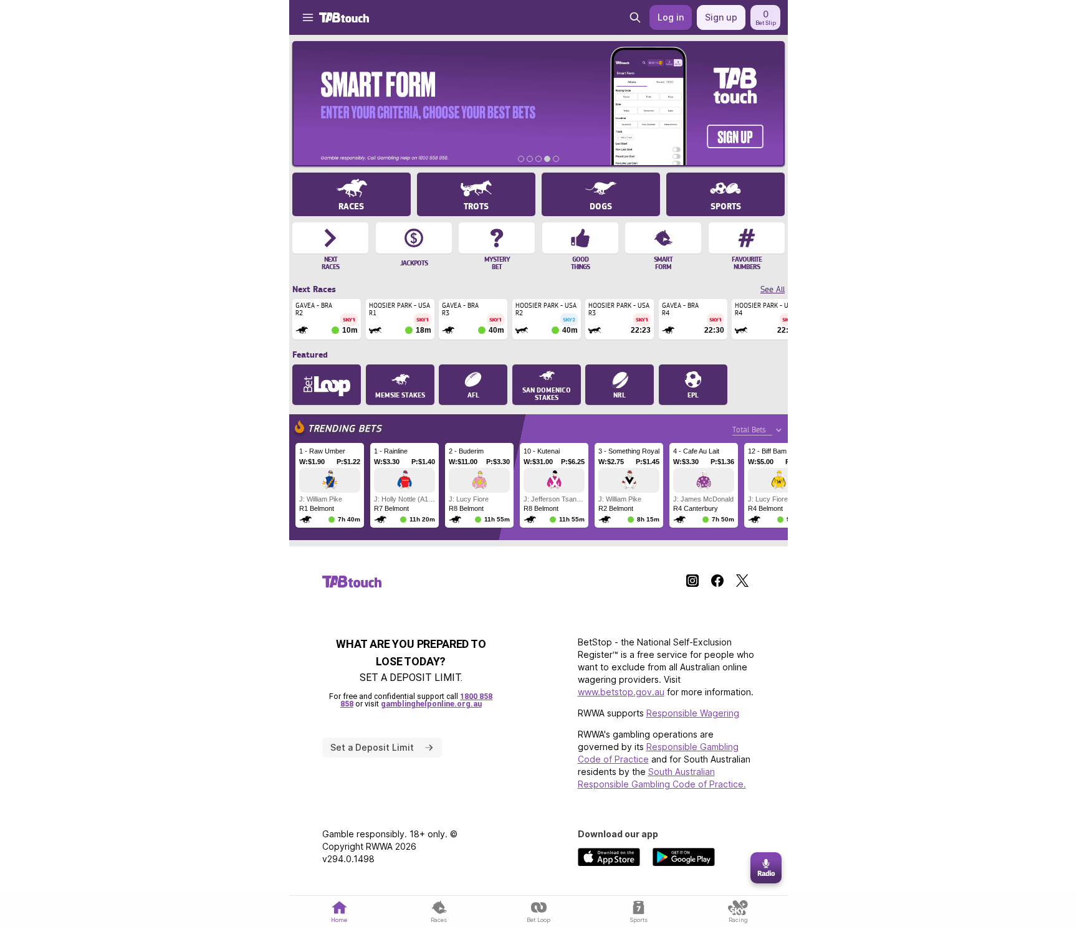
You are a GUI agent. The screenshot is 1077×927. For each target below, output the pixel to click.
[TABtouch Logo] (344, 17)
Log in (671, 17)
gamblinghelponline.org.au (431, 703)
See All (772, 289)
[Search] (635, 17)
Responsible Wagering (692, 713)
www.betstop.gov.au (621, 692)
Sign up (721, 17)
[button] (301, 17)
